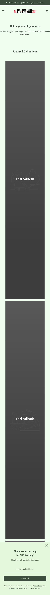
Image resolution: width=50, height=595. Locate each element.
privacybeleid (38, 586)
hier (40, 31)
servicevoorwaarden (15, 588)
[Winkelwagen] (47, 11)
